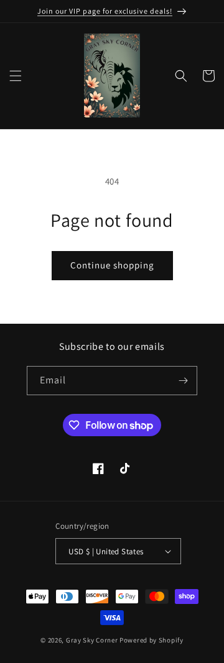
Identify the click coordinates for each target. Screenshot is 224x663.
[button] (15, 75)
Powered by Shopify (151, 640)
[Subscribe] (183, 380)
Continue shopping (112, 265)
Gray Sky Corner (92, 640)
